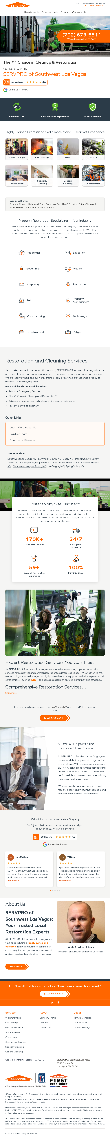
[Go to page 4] (57, 890)
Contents (49, 207)
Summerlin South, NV (49, 458)
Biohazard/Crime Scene (40, 204)
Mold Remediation (14, 1027)
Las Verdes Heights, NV (66, 462)
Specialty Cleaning (14, 1047)
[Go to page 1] (50, 890)
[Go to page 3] (55, 890)
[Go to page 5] (59, 890)
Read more (13, 880)
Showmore (11, 693)
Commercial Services (22, 440)
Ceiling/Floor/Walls (87, 204)
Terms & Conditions (83, 1018)
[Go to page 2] (52, 890)
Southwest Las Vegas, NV (22, 458)
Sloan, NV (46, 462)
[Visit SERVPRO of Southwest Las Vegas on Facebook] (58, 1002)
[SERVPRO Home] (17, 4)
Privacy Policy (80, 1022)
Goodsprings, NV (29, 462)
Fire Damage (11, 1022)
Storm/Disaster (13, 1032)
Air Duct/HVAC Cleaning (65, 204)
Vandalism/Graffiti (34, 207)
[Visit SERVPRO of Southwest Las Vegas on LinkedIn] (52, 1003)
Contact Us (79, 12)
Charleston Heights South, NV (29, 466)
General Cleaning (14, 1051)
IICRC (33, 679)
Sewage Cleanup (18, 204)
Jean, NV (68, 458)
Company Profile (48, 1018)
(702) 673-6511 (95, 5)
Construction (11, 1037)
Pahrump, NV (82, 458)
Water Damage (13, 1018)
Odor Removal (17, 207)
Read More (16, 966)
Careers (44, 1022)
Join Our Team (18, 434)
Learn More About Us (23, 427)
